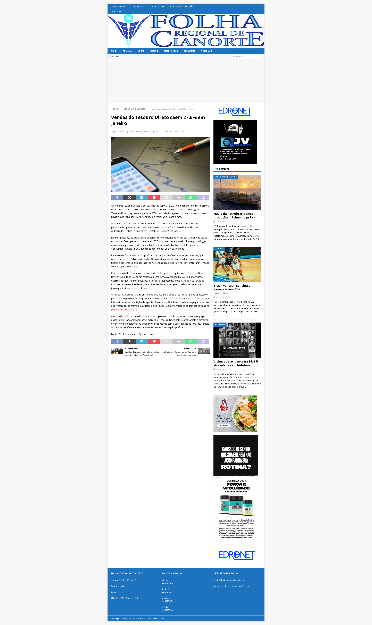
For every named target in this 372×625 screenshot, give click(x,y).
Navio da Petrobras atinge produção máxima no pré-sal (235, 215)
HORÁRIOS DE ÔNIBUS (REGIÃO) (182, 6)
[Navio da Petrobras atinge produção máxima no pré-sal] (237, 192)
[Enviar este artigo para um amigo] (166, 197)
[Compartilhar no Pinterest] (154, 197)
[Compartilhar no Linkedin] (142, 197)
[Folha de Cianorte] (186, 46)
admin (132, 131)
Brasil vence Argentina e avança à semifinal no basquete (231, 289)
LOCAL (141, 51)
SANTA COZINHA (157, 6)
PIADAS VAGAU (116, 11)
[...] (257, 239)
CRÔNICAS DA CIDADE (118, 6)
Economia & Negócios (148, 131)
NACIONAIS (206, 51)
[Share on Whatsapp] (191, 197)
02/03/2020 (120, 131)
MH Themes (159, 618)
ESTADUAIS (189, 51)
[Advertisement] (186, 81)
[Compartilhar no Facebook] (117, 197)
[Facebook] (261, 6)
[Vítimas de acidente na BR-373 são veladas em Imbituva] (237, 340)
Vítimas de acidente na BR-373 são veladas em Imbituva (236, 363)
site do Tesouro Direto (124, 309)
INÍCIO (113, 51)
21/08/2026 (221, 221)
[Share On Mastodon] (203, 197)
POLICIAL (127, 51)
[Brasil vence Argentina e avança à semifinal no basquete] (237, 264)
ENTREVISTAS (171, 51)
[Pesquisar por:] (246, 56)
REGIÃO (154, 51)
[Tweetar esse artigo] (129, 197)
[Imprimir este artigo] (178, 197)
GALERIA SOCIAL (139, 6)
